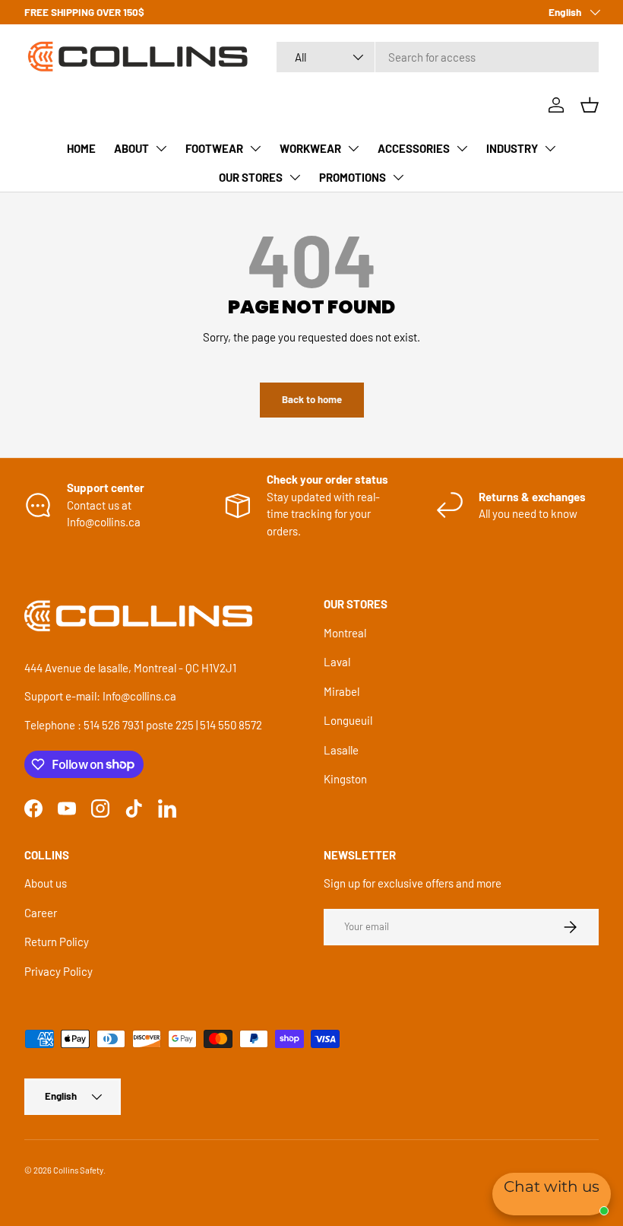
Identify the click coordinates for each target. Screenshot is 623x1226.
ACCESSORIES (414, 148)
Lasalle (341, 750)
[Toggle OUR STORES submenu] (295, 177)
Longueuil (348, 720)
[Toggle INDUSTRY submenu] (550, 148)
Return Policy (56, 941)
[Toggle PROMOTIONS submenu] (398, 177)
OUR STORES (251, 177)
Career (40, 913)
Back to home (312, 399)
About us (45, 883)
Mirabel (341, 691)
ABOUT (131, 148)
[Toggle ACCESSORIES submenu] (462, 148)
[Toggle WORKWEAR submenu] (353, 148)
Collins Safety (78, 1170)
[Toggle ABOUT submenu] (161, 148)
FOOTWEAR (214, 148)
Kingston (345, 779)
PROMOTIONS (352, 177)
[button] (589, 105)
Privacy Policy (58, 971)
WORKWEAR (310, 148)
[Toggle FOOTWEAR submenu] (255, 148)
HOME (81, 148)
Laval (337, 662)
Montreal (345, 633)
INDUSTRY (512, 148)
